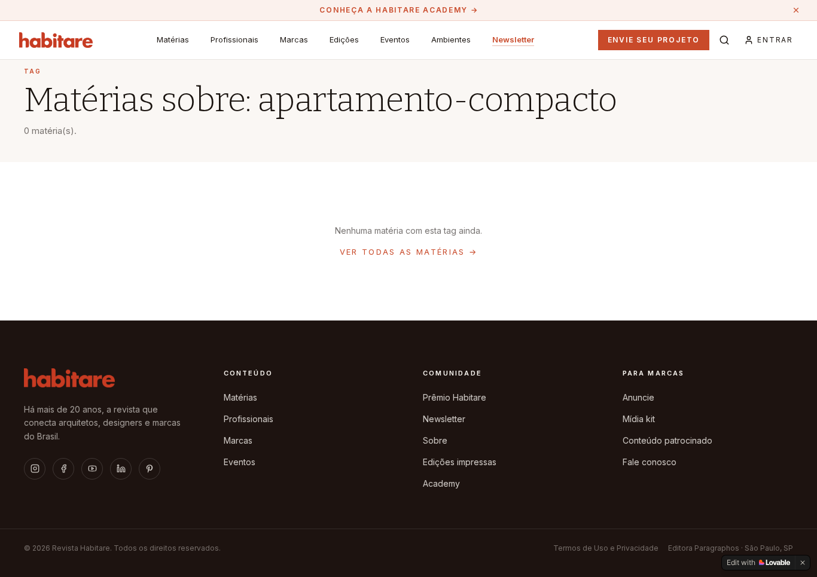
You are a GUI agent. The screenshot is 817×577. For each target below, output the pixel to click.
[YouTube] (92, 469)
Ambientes (451, 39)
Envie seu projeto (654, 39)
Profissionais (234, 39)
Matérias (173, 39)
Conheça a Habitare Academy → (398, 9)
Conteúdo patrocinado (667, 440)
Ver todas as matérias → (409, 252)
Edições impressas (459, 462)
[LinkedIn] (121, 469)
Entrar (775, 39)
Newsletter (513, 39)
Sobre (435, 440)
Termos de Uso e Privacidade (606, 548)
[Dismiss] (802, 562)
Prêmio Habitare (454, 397)
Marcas (294, 39)
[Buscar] (724, 40)
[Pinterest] (149, 469)
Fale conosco (649, 462)
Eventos (395, 39)
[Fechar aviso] (796, 10)
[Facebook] (63, 469)
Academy (441, 483)
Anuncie (638, 397)
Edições (344, 39)
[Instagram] (34, 469)
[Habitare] (56, 40)
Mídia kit (639, 419)
